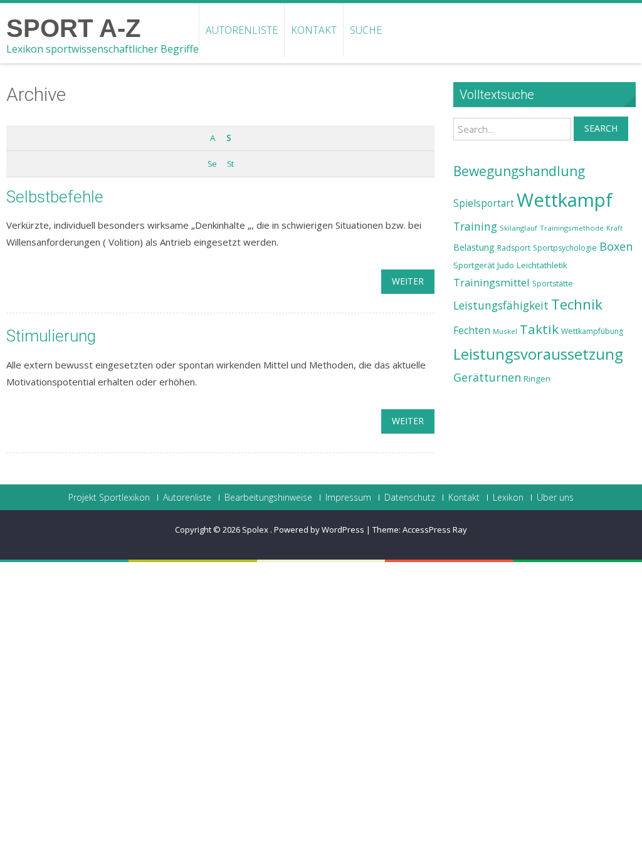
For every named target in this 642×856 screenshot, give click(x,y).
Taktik (539, 329)
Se (212, 163)
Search (601, 128)
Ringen (537, 378)
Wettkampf (565, 199)
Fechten (471, 330)
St (230, 163)
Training (475, 226)
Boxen (616, 246)
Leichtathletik (542, 265)
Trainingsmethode (572, 227)
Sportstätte (552, 283)
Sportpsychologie (565, 248)
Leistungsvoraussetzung (538, 354)
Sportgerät (474, 265)
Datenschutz (409, 497)
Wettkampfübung (592, 331)
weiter (408, 281)
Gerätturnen (487, 377)
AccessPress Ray (435, 529)
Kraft (614, 228)
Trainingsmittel (491, 282)
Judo (505, 265)
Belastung (474, 247)
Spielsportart (483, 203)
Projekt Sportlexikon (109, 497)
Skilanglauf (518, 227)
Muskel (505, 331)
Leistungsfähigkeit (501, 305)
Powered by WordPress (319, 529)
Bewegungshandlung (519, 171)
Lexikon (508, 497)
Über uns (555, 497)
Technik (577, 304)
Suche (366, 30)
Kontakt (314, 30)
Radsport (513, 248)
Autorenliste (242, 30)
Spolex (256, 529)
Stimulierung (51, 335)
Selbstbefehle (54, 196)
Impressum (348, 497)
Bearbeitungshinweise (268, 497)
